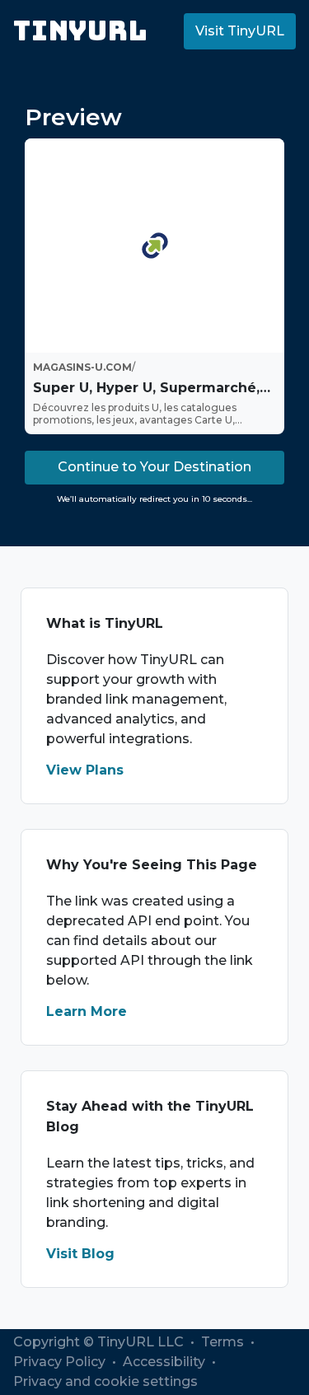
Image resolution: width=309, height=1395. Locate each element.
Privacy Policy (61, 1361)
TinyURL (80, 31)
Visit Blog (80, 1254)
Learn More (86, 1011)
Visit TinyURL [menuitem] (239, 31)
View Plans (85, 770)
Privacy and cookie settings (105, 1381)
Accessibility (165, 1361)
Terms (224, 1342)
